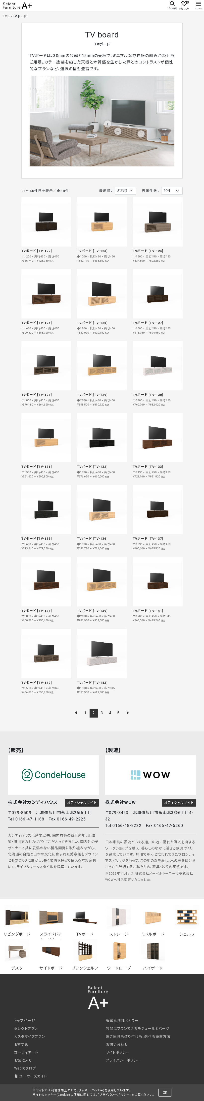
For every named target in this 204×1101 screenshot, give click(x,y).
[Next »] (128, 713)
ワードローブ (119, 968)
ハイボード (153, 968)
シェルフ (187, 934)
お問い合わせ (117, 1044)
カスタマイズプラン (29, 1036)
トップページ (24, 1021)
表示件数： (150, 191)
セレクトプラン (26, 1029)
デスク (17, 968)
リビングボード (16, 934)
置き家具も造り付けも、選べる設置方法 (138, 1036)
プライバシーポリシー (123, 1060)
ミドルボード (153, 934)
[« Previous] (76, 713)
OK (165, 1093)
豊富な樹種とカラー (122, 1021)
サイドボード (50, 968)
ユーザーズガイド (32, 1076)
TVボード (85, 934)
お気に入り (23, 1060)
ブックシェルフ (85, 968)
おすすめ (21, 1044)
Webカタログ (25, 1068)
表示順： (106, 191)
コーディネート (26, 1052)
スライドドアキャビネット (51, 934)
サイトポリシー (118, 1052)
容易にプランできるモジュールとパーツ (137, 1029)
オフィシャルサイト (82, 803)
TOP (6, 16)
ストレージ (119, 934)
